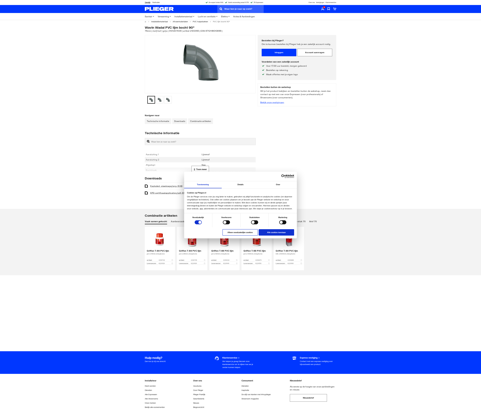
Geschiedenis (198, 399)
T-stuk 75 (300, 221)
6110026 (162, 263)
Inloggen (279, 52)
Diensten (148, 390)
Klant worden (150, 386)
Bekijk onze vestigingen (272, 102)
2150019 (226, 260)
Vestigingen (320, 2)
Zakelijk (147, 2)
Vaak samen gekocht (156, 221)
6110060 (291, 263)
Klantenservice (331, 2)
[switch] (226, 222)
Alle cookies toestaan (276, 232)
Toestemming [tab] (203, 184)
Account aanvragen (314, 52)
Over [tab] (278, 184)
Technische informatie (158, 121)
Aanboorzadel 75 (180, 221)
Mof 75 (313, 221)
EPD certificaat (169, 193)
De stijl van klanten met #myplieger (256, 394)
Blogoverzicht (198, 407)
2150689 (291, 260)
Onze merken (150, 403)
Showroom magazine (250, 399)
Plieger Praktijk (199, 394)
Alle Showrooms (151, 399)
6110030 (194, 263)
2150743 (162, 260)
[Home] (145, 21)
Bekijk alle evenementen (155, 407)
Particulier (156, 2)
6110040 (226, 263)
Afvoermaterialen (180, 22)
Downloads (179, 121)
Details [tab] (240, 184)
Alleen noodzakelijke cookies (240, 232)
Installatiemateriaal (159, 22)
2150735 (194, 260)
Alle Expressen (151, 394)
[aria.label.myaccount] (322, 9)
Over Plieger (198, 390)
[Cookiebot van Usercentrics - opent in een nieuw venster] (283, 176)
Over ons (312, 2)
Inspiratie (245, 390)
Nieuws (196, 403)
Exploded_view (166, 186)
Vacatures (197, 386)
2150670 (258, 260)
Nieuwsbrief (308, 398)
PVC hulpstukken (200, 22)
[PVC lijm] (160, 245)
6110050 (258, 263)
